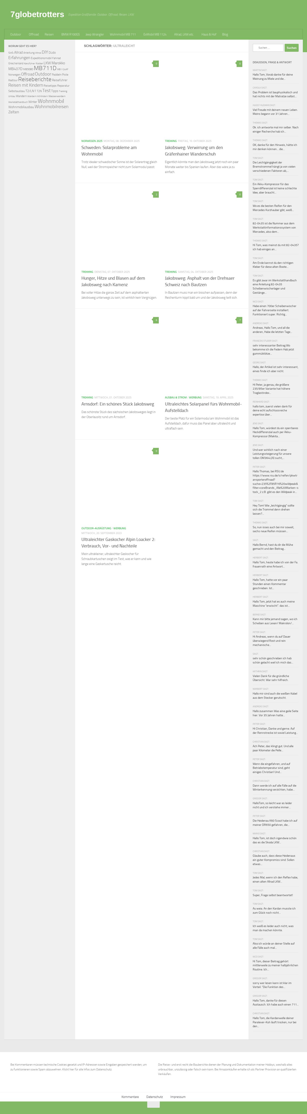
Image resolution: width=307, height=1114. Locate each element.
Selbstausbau (16, 91)
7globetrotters (37, 14)
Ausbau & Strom (176, 397)
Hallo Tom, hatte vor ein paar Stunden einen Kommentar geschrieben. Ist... (270, 584)
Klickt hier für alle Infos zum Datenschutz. (87, 1069)
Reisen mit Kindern (25, 85)
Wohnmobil (51, 101)
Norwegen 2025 (91, 141)
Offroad (34, 34)
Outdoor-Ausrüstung (96, 528)
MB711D (45, 68)
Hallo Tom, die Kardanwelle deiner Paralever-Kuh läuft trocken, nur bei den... (274, 1022)
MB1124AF (62, 69)
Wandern (21, 96)
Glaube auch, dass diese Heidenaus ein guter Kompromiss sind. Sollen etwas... (274, 860)
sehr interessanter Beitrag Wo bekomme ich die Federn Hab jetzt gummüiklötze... (273, 349)
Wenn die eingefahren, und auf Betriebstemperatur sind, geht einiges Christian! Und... (271, 768)
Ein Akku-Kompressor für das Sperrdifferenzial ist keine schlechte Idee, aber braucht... (275, 188)
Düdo (52, 52)
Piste (65, 74)
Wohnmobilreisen (52, 106)
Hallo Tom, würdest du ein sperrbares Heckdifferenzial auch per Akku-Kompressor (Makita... (275, 432)
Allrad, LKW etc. (184, 34)
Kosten (39, 63)
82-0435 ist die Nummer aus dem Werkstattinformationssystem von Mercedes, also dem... (274, 227)
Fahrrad (56, 58)
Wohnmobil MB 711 (123, 34)
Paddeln (56, 74)
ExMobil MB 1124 (154, 34)
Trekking (171, 141)
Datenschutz (154, 1097)
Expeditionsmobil (41, 58)
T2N (39, 91)
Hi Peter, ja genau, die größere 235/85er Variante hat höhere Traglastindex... (271, 389)
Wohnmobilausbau (21, 107)
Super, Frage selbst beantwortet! (273, 895)
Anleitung (29, 52)
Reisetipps (50, 85)
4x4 (11, 52)
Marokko (58, 63)
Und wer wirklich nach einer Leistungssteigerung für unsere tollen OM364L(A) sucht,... (272, 454)
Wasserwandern (56, 96)
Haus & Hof (209, 34)
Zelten (13, 112)
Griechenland (15, 63)
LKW (47, 63)
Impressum (178, 1097)
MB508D (28, 69)
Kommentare (130, 1097)
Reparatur (63, 85)
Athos (38, 53)
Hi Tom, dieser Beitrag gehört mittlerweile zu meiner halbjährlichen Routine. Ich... (275, 965)
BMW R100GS (70, 34)
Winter (32, 102)
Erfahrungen (19, 57)
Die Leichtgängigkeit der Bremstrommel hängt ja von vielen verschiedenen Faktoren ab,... (274, 166)
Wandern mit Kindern (37, 96)
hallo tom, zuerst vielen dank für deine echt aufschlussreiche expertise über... (272, 410)
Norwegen (14, 74)
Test (46, 90)
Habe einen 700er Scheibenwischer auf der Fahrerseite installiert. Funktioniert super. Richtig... (274, 310)
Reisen (49, 34)
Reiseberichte (34, 79)
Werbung (195, 397)
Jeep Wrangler (95, 34)
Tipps (54, 91)
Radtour (13, 80)
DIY (45, 52)
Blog (225, 34)
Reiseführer (59, 80)
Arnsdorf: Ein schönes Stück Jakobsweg (117, 404)
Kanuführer (29, 63)
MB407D (15, 69)
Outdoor (15, 34)
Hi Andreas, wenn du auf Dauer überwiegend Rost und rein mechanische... (272, 641)
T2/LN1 (30, 91)
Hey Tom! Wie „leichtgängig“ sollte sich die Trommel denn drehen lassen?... (273, 509)
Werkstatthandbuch (18, 102)
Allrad (18, 52)
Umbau (11, 96)
